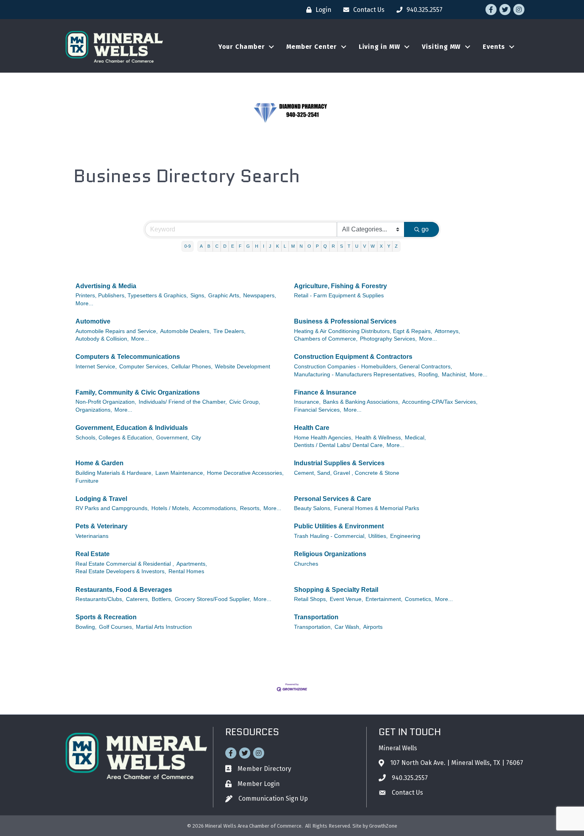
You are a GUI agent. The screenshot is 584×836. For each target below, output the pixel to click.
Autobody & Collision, (102, 339)
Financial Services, (317, 410)
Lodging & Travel (101, 498)
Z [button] (396, 246)
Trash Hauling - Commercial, (330, 536)
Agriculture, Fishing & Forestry (340, 286)
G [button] (248, 246)
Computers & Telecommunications (127, 356)
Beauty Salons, (313, 508)
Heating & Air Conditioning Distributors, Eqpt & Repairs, (363, 331)
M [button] (293, 246)
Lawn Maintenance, (180, 473)
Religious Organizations (330, 554)
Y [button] (388, 246)
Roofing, (428, 375)
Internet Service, (96, 367)
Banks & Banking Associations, (361, 402)
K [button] (277, 246)
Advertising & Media (105, 286)
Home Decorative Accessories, (245, 473)
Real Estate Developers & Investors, (120, 571)
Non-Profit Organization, (105, 402)
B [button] (208, 246)
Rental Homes (186, 571)
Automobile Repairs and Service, (116, 331)
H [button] (256, 246)
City (196, 438)
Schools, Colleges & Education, (114, 438)
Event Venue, (346, 599)
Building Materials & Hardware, (114, 473)
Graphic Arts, (224, 296)
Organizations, (93, 410)
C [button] (217, 246)
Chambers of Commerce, (326, 339)
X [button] (381, 246)
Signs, (198, 296)
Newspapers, (259, 296)
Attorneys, (447, 331)
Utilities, (378, 536)
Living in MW (379, 46)
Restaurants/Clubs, (99, 599)
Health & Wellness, (378, 438)
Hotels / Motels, (170, 508)
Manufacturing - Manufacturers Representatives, (355, 375)
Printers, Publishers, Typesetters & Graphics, (131, 296)
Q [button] (325, 246)
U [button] (356, 246)
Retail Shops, (310, 599)
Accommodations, (215, 508)
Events (494, 46)
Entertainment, (383, 599)
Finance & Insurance (325, 392)
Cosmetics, (419, 599)
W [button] (373, 246)
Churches (306, 564)
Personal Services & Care (332, 498)
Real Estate (92, 554)
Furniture (87, 481)
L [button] (285, 246)
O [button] (309, 246)
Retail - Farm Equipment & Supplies (339, 296)
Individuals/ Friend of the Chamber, (183, 402)
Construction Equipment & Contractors (353, 356)
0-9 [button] (187, 246)
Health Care (311, 427)
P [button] (317, 246)
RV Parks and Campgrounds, (112, 508)
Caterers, (137, 599)
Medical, (415, 438)
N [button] (301, 246)
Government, (172, 438)
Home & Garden (99, 463)
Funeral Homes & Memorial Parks (376, 508)
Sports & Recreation (106, 617)
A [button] (201, 246)
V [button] (364, 246)
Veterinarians (91, 536)
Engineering (405, 536)
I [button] (263, 246)
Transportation (316, 617)
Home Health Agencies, (323, 438)
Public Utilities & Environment (339, 526)
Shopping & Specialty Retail (336, 589)
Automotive (92, 321)
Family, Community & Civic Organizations (137, 392)
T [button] (349, 246)
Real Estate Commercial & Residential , (124, 564)
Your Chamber (242, 46)
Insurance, (307, 402)
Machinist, (454, 375)
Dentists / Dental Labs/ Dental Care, (339, 445)
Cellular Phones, (192, 367)
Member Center (311, 46)
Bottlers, (162, 599)
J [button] (270, 246)
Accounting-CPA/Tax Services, (440, 402)
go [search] (425, 229)
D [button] (224, 246)
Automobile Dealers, (185, 331)
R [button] (333, 246)
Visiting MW (441, 46)
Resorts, (250, 508)
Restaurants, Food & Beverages (123, 589)
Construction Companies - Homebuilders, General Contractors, (373, 367)
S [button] (341, 246)
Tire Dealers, (229, 331)
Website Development (242, 367)
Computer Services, (144, 367)
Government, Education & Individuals (131, 427)
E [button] (232, 246)
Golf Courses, (116, 627)
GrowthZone (383, 826)
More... (84, 303)
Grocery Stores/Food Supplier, (213, 599)
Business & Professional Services (345, 321)
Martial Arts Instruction (164, 627)
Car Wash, (348, 627)
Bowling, (86, 627)
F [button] (240, 246)
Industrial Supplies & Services (339, 463)
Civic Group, (244, 402)
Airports (373, 627)
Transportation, (313, 627)
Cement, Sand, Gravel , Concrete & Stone (346, 473)
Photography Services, (388, 339)
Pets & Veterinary (101, 526)
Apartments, (191, 564)
